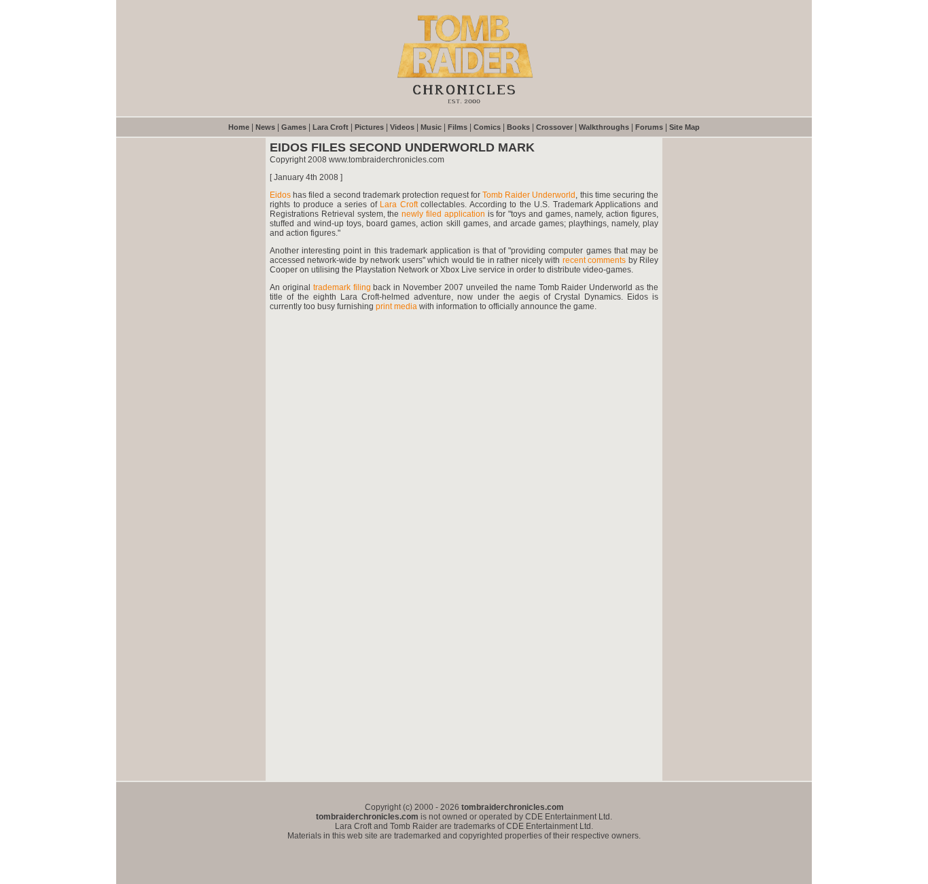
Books (518, 127)
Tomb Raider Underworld (528, 195)
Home (238, 127)
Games (293, 127)
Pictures (369, 127)
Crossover (554, 127)
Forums (649, 127)
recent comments (594, 260)
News (265, 127)
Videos (402, 127)
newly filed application (443, 214)
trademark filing (343, 287)
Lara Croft (331, 127)
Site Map (684, 127)
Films (457, 127)
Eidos (280, 195)
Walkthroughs (604, 127)
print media (396, 306)
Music (431, 127)
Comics (487, 127)
